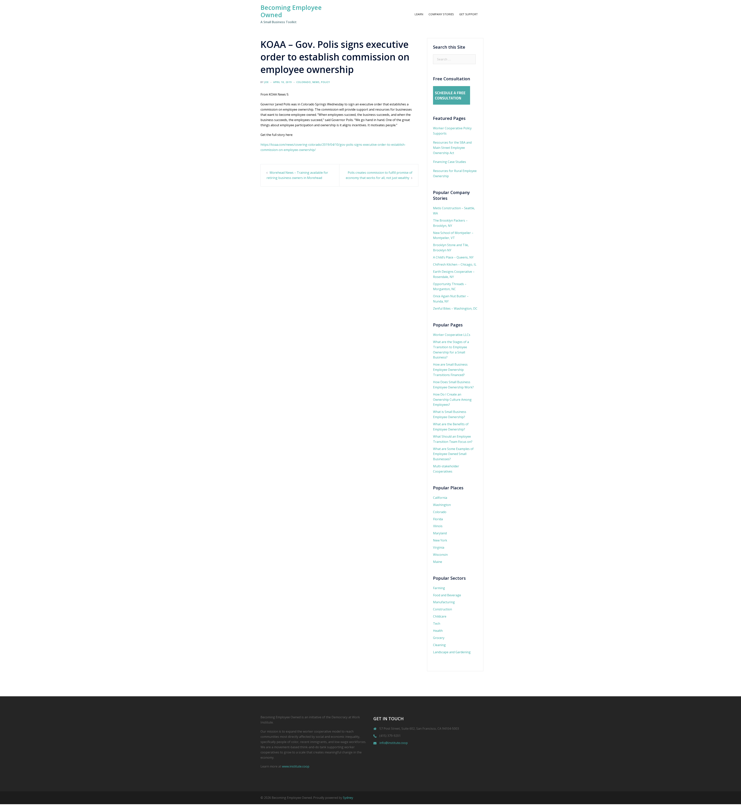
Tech (436, 623)
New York (440, 540)
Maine (437, 562)
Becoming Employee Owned (291, 11)
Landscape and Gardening (452, 652)
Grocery (438, 638)
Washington (442, 505)
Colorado (303, 82)
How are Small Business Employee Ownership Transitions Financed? (450, 369)
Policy (325, 82)
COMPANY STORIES (441, 14)
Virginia (438, 547)
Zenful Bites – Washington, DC (455, 308)
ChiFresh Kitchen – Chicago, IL (454, 264)
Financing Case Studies (449, 162)
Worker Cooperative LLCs (451, 335)
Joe (266, 82)
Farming (439, 588)
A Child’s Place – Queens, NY (453, 257)
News (316, 82)
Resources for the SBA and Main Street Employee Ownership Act (452, 147)
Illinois (437, 526)
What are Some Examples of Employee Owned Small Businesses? (453, 454)
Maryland (440, 533)
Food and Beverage (447, 595)
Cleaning (439, 645)
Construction (442, 609)
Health (438, 631)
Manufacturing (444, 602)
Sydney (348, 798)
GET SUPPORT (468, 14)
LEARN (418, 14)
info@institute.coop (393, 743)
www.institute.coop (295, 766)
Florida (438, 519)
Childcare (439, 616)
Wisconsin (440, 554)
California (440, 498)
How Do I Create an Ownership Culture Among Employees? (452, 399)
